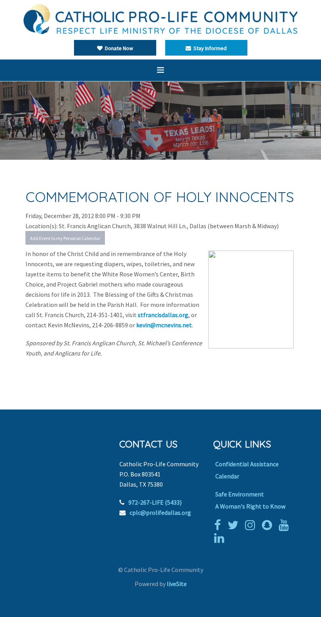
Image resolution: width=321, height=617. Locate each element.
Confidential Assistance (247, 464)
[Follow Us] (235, 525)
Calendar (227, 476)
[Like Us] (219, 525)
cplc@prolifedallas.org (160, 512)
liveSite (177, 584)
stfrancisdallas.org (163, 315)
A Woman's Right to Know (250, 506)
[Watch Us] (286, 525)
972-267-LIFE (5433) (155, 502)
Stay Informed (209, 48)
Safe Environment (239, 494)
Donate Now (118, 48)
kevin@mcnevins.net (164, 325)
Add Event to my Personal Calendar (65, 238)
